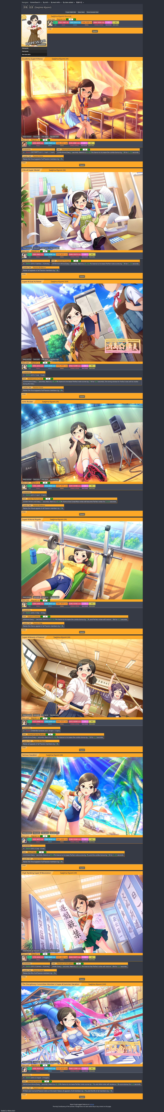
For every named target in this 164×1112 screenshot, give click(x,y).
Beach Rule (32, 852)
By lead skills (55, 2)
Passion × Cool (38, 1088)
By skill (45, 2)
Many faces (81, 12)
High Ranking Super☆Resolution (36, 873)
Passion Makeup (39, 505)
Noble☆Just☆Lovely (35, 379)
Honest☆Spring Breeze (36, 734)
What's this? (11, 1110)
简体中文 (79, 2)
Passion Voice (38, 156)
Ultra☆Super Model (31, 170)
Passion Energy (38, 970)
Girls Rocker (27, 401)
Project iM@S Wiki (71, 12)
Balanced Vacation (34, 1081)
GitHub (92, 1104)
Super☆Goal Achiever (31, 281)
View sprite (25, 48)
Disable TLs (4, 1110)
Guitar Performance (35, 499)
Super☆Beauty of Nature (33, 637)
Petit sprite (25, 51)
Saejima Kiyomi (57, 16)
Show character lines (92, 12)
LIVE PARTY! (35, 152)
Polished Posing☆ (63, 261)
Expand (95, 31)
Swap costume (41, 44)
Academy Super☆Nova (32, 59)
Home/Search (35, 2)
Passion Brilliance (39, 267)
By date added (68, 2)
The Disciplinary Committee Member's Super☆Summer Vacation (50, 984)
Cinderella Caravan (37, 731)
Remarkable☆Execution (70, 149)
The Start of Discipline (65, 964)
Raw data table (26, 54)
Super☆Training (34, 617)
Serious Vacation (29, 755)
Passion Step (37, 623)
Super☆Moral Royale (31, 519)
